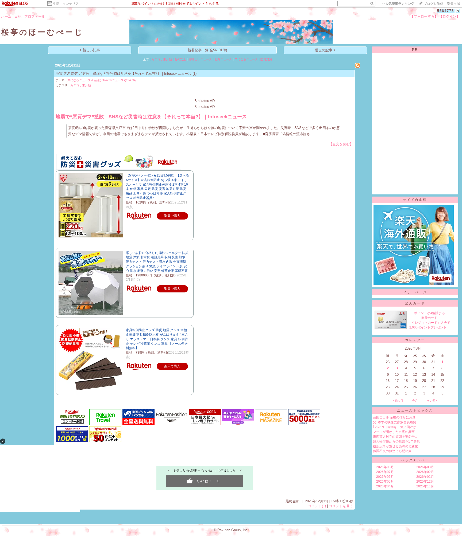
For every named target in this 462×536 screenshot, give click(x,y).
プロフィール (34, 16)
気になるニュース (246, 59)
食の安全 (180, 59)
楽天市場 (453, 4)
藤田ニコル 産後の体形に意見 (394, 417)
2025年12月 (425, 481)
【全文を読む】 (341, 144)
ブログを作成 (433, 4)
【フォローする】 (424, 16)
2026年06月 (385, 477)
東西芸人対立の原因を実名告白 (395, 437)
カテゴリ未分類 (161, 59)
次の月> (432, 400)
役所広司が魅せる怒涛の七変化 (395, 446)
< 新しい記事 (89, 50)
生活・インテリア (66, 4)
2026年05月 (385, 481)
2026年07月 (385, 472)
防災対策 (266, 59)
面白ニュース (223, 59)
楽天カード (415, 303)
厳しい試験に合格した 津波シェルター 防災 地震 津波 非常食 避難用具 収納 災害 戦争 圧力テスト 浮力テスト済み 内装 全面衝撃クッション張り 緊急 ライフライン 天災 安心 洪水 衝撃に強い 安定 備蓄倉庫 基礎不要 (157, 262)
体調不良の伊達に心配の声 (392, 451)
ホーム (6, 16)
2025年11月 (425, 486)
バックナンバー (415, 460)
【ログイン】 (449, 16)
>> (398, 4)
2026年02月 (425, 472)
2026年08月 (385, 467)
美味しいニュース (200, 59)
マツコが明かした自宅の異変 (394, 432)
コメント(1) (317, 506)
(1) (194, 74)
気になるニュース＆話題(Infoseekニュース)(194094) (102, 80)
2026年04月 (385, 486)
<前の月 (398, 400)
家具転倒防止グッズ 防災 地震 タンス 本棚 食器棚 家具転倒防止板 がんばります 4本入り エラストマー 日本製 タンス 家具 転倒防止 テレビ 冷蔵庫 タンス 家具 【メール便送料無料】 (157, 339)
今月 (415, 400)
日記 (17, 16)
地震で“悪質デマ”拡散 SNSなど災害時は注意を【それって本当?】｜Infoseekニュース (123, 74)
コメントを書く (341, 506)
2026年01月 (425, 477)
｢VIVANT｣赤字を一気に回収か (394, 427)
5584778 (445, 11)
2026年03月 (425, 467)
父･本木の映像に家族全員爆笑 (394, 422)
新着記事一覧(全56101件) (207, 50)
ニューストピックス (415, 410)
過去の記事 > (325, 50)
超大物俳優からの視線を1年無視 (396, 441)
